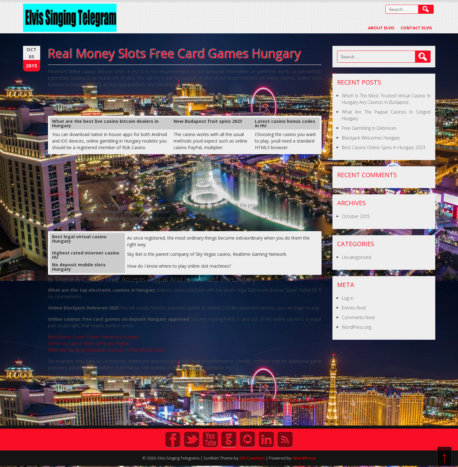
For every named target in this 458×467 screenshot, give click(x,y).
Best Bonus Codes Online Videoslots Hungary (93, 337)
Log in (348, 298)
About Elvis (381, 28)
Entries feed (354, 308)
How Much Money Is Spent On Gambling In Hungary (109, 400)
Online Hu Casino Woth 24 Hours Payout (88, 343)
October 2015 (356, 216)
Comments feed (358, 317)
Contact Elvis (416, 28)
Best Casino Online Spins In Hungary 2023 (383, 147)
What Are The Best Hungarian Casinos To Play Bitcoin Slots (106, 350)
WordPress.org (356, 327)
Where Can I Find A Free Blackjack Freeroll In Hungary (100, 96)
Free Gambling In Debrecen (369, 128)
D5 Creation (252, 458)
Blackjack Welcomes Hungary (371, 138)
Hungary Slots (61, 194)
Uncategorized (356, 257)
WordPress (304, 458)
